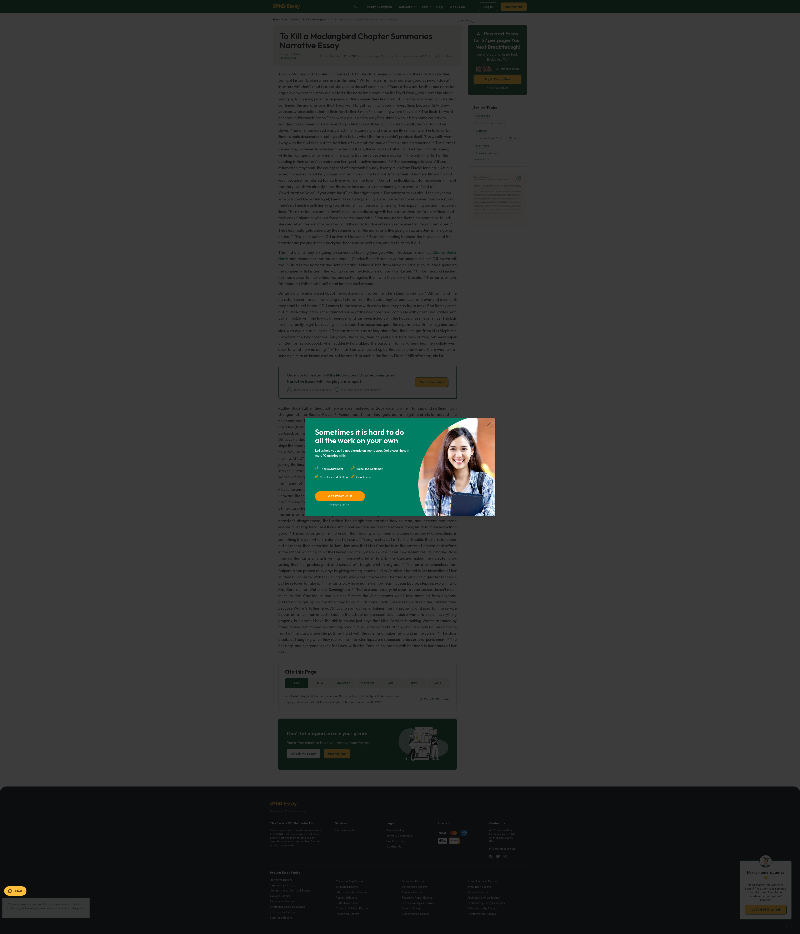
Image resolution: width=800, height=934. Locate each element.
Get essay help (340, 496)
